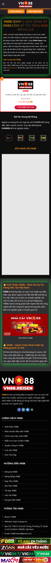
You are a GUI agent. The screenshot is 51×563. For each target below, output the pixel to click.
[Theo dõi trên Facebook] (19, 410)
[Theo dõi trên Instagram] (23, 410)
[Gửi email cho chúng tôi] (32, 410)
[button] (3, 4)
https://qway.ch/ (12, 68)
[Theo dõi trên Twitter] (28, 410)
